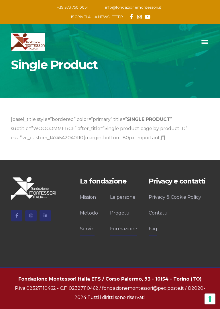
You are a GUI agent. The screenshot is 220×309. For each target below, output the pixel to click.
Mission (88, 197)
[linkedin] (45, 215)
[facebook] (16, 215)
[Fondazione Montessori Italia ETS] (28, 42)
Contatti (158, 213)
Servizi (87, 228)
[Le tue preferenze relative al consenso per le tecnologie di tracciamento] (210, 298)
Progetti (119, 213)
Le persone (122, 197)
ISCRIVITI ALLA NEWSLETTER (97, 16)
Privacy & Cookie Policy (175, 197)
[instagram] (31, 215)
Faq (153, 228)
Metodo (89, 213)
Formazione (123, 228)
